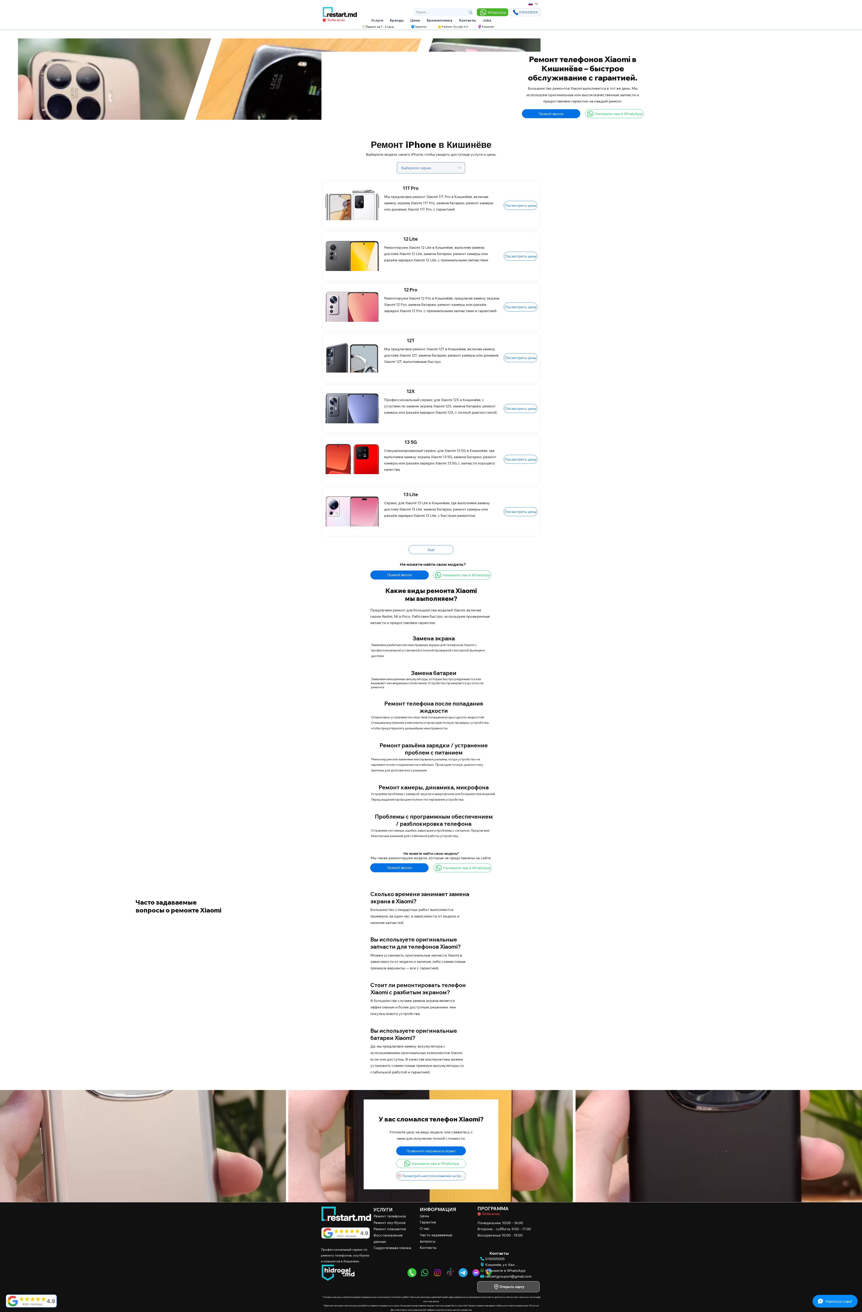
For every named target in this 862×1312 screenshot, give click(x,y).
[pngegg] (411, 1272)
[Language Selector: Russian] (533, 4)
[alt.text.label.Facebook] (475, 1272)
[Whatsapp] (424, 1272)
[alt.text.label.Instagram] (437, 1272)
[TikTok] (450, 1272)
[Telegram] (463, 1272)
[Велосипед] (479, 1214)
